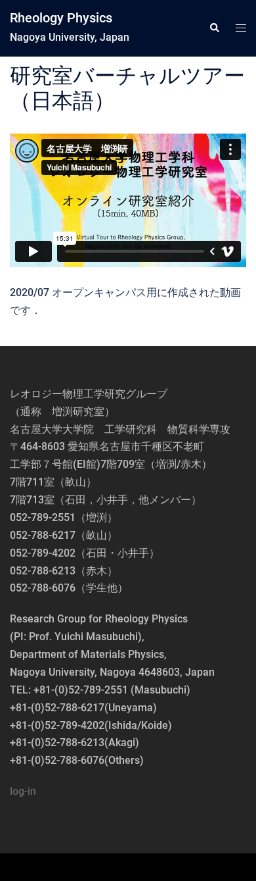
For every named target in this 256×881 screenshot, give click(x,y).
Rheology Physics (61, 18)
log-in (23, 791)
